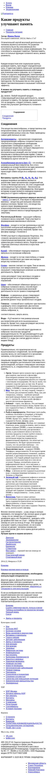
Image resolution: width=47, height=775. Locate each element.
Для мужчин (11, 646)
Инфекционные (13, 653)
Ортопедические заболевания (19, 668)
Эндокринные (12, 683)
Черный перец (12, 612)
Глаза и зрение (12, 637)
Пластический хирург (15, 555)
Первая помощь (13, 670)
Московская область (37, 763)
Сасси (8, 614)
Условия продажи (14, 709)
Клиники (9, 7)
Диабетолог (11, 544)
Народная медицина (15, 661)
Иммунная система (14, 650)
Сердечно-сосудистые (16, 677)
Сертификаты (12, 706)
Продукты (6, 118)
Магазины (10, 700)
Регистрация (11, 704)
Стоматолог (11, 549)
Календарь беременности (17, 657)
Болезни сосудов (13, 631)
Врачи (8, 5)
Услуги (9, 3)
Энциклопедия (12, 9)
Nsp (7, 627)
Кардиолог (10, 546)
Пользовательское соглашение (20, 726)
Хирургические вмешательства (20, 681)
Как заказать (11, 696)
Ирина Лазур (14, 36)
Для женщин (11, 644)
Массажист (11, 551)
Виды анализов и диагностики (19, 633)
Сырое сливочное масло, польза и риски (24, 608)
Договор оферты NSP (15, 693)
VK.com (9, 736)
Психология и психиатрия (17, 674)
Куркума (9, 606)
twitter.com (10, 738)
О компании (11, 702)
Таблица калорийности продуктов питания (25, 610)
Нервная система (14, 663)
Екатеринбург (34, 768)
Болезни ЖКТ (12, 629)
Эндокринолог (12, 540)
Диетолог (10, 538)
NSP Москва (11, 691)
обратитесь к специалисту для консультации (21, 587)
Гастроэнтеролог (13, 542)
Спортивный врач (14, 557)
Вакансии (10, 721)
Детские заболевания (15, 640)
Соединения (7, 116)
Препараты (11, 672)
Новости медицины (14, 666)
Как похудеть (11, 655)
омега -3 (6, 200)
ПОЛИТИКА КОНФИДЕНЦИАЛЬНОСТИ (24, 723)
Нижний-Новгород (36, 770)
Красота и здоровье (14, 659)
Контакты (10, 698)
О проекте (10, 717)
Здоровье (10, 648)
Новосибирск (34, 772)
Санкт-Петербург (35, 765)
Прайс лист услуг (13, 728)
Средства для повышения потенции (22, 679)
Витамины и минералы (16, 635)
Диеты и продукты (14, 618)
